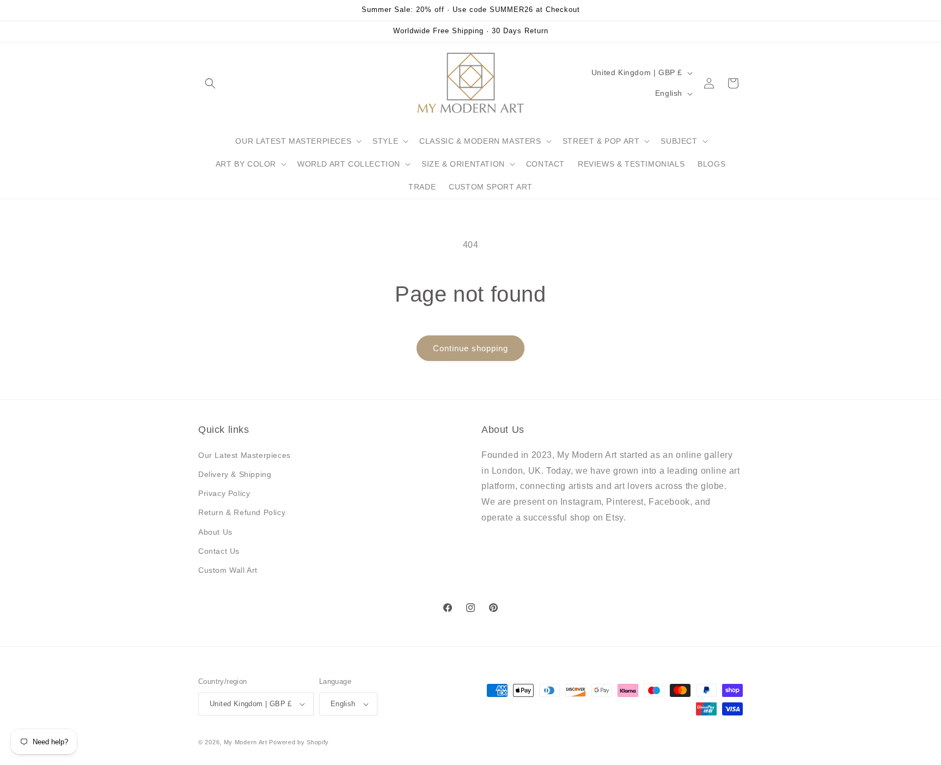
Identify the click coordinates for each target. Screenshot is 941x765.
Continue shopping (470, 348)
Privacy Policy (224, 493)
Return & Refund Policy (241, 512)
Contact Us (219, 551)
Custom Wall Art (228, 570)
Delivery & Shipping (234, 474)
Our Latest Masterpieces (244, 455)
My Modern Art (245, 742)
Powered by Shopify (299, 742)
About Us (215, 532)
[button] (210, 83)
